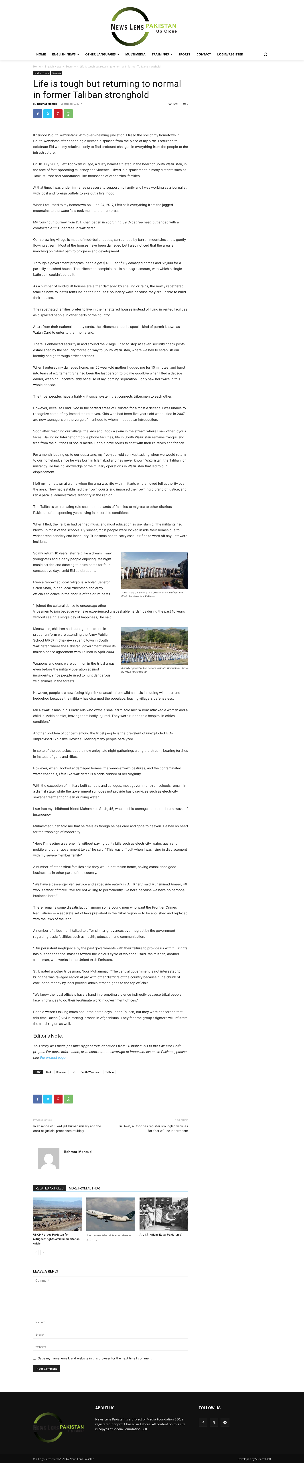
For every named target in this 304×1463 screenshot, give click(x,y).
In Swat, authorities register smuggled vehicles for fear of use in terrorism (153, 1128)
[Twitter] (47, 113)
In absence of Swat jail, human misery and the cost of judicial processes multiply (67, 1128)
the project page (53, 1057)
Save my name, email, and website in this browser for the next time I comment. (95, 1358)
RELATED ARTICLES (50, 1188)
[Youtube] (225, 1422)
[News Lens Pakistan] (144, 26)
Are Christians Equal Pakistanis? (161, 1234)
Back (48, 1072)
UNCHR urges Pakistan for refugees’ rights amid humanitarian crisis (56, 1239)
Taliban (109, 1072)
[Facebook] (37, 113)
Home (37, 66)
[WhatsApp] (68, 113)
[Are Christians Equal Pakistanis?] (164, 1214)
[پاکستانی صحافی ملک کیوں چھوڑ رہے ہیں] (110, 1214)
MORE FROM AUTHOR (84, 1188)
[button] (265, 54)
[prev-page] (36, 1252)
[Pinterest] (58, 113)
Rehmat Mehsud (47, 103)
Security (71, 66)
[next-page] (43, 1252)
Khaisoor (61, 1072)
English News (53, 66)
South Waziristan (90, 1072)
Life (74, 1072)
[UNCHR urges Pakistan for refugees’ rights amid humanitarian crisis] (57, 1214)
